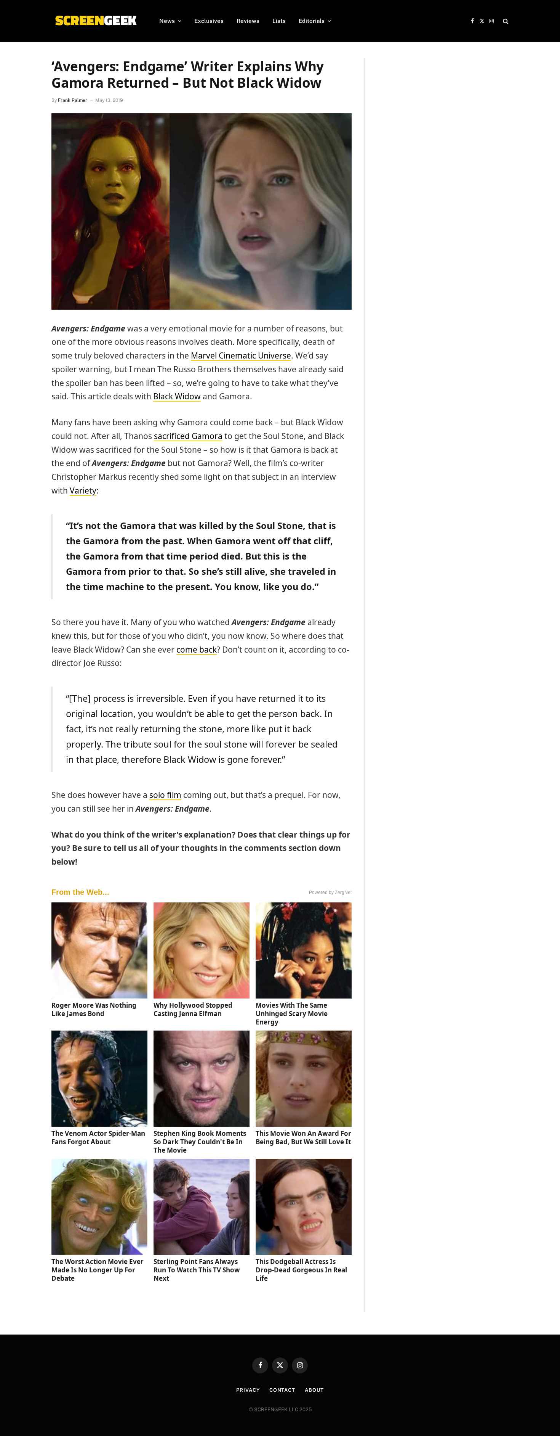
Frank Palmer (72, 100)
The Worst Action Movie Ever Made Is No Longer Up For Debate (97, 1270)
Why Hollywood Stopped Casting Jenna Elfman (193, 1009)
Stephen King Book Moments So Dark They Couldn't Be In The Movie (200, 1142)
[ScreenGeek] (95, 20)
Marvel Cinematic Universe (241, 355)
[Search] (505, 21)
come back (196, 649)
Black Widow (177, 396)
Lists (279, 21)
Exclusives (209, 21)
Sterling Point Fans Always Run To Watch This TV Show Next (197, 1270)
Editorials (312, 21)
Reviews (248, 21)
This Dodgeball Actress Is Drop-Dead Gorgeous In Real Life (301, 1270)
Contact (282, 1390)
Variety (83, 490)
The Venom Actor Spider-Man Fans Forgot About (98, 1137)
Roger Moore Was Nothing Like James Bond (93, 1009)
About (314, 1390)
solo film (165, 795)
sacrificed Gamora (188, 436)
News (167, 21)
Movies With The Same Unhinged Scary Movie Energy (292, 1013)
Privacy (247, 1390)
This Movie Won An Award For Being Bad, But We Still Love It (303, 1137)
